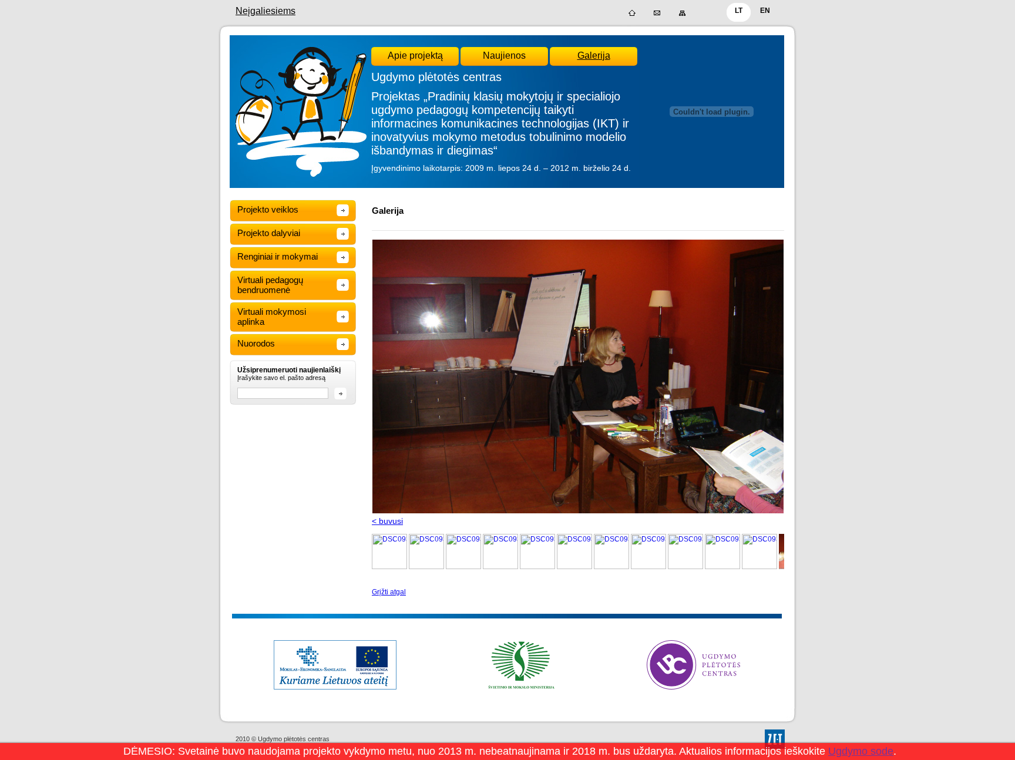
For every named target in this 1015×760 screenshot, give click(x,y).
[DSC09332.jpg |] (463, 567)
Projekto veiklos (267, 209)
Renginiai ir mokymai (277, 256)
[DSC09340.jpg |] (722, 567)
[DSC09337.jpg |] (611, 567)
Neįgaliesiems (265, 11)
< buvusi (387, 521)
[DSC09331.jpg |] (426, 567)
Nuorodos (256, 343)
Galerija (593, 55)
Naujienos (504, 55)
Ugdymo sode (860, 751)
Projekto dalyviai (268, 233)
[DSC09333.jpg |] (500, 567)
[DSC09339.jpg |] (685, 567)
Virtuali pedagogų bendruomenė (270, 285)
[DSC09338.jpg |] (648, 567)
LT (738, 10)
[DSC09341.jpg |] (759, 567)
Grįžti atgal (389, 592)
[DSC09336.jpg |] (574, 567)
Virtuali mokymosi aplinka (271, 317)
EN (765, 10)
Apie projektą (415, 55)
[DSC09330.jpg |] (389, 567)
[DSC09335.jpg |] (537, 567)
